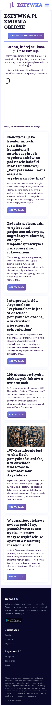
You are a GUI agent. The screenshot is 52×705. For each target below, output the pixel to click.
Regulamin (9, 643)
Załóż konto (10, 661)
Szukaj (7, 665)
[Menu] (47, 5)
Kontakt (8, 635)
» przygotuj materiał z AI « (26, 35)
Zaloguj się (9, 656)
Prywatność (9, 639)
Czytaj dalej (16, 210)
